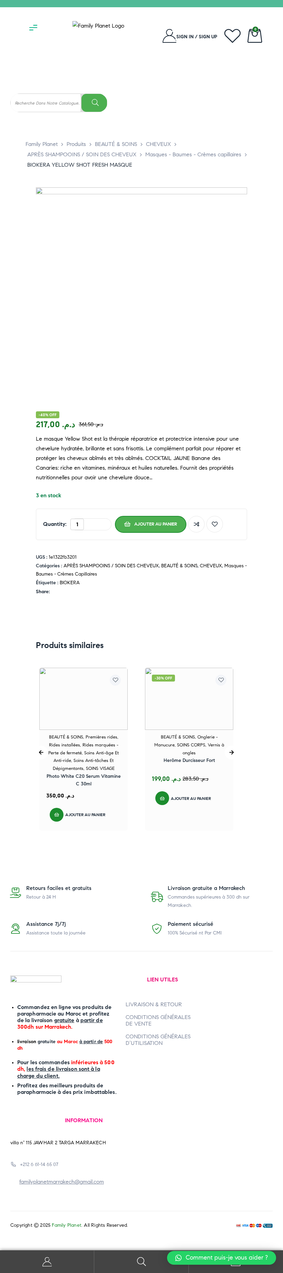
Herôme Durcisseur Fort (189, 760)
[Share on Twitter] (61, 592)
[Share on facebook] (54, 592)
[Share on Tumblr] (76, 592)
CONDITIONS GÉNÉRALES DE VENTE (158, 1020)
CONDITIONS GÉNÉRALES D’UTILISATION (158, 1039)
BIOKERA (70, 583)
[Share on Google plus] (83, 592)
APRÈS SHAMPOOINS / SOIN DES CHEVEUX (111, 566)
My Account (47, 1262)
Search (141, 1262)
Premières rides (101, 737)
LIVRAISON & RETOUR (154, 1004)
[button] (221, 1258)
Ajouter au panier (155, 524)
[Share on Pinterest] (90, 592)
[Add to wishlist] (214, 524)
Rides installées (64, 745)
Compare (196, 524)
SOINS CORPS (191, 745)
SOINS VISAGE (100, 768)
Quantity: (55, 524)
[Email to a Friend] (97, 592)
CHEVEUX (211, 566)
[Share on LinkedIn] (68, 592)
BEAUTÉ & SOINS (179, 566)
